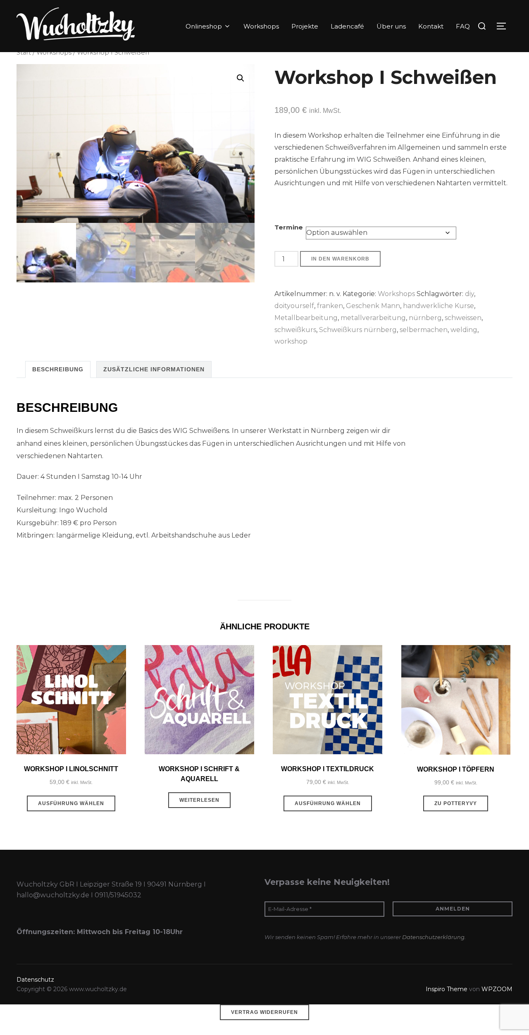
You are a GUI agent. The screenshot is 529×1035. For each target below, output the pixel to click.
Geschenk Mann (373, 306)
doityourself (294, 306)
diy (469, 294)
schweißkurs (295, 330)
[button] (240, 78)
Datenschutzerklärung (433, 937)
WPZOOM (496, 989)
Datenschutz (35, 979)
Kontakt (430, 26)
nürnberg (425, 318)
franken (330, 306)
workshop (290, 341)
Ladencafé (347, 26)
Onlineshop (204, 26)
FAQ (463, 26)
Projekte (304, 26)
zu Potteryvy (455, 803)
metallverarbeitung (373, 318)
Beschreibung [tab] (57, 369)
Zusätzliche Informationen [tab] (154, 369)
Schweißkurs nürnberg (358, 330)
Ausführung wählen (71, 803)
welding (463, 330)
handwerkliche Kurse (438, 306)
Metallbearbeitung (306, 318)
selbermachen (424, 330)
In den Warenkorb (340, 259)
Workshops (261, 26)
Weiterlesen (199, 800)
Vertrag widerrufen (264, 1012)
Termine (288, 227)
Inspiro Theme (446, 989)
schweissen (463, 318)
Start (24, 52)
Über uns (391, 26)
